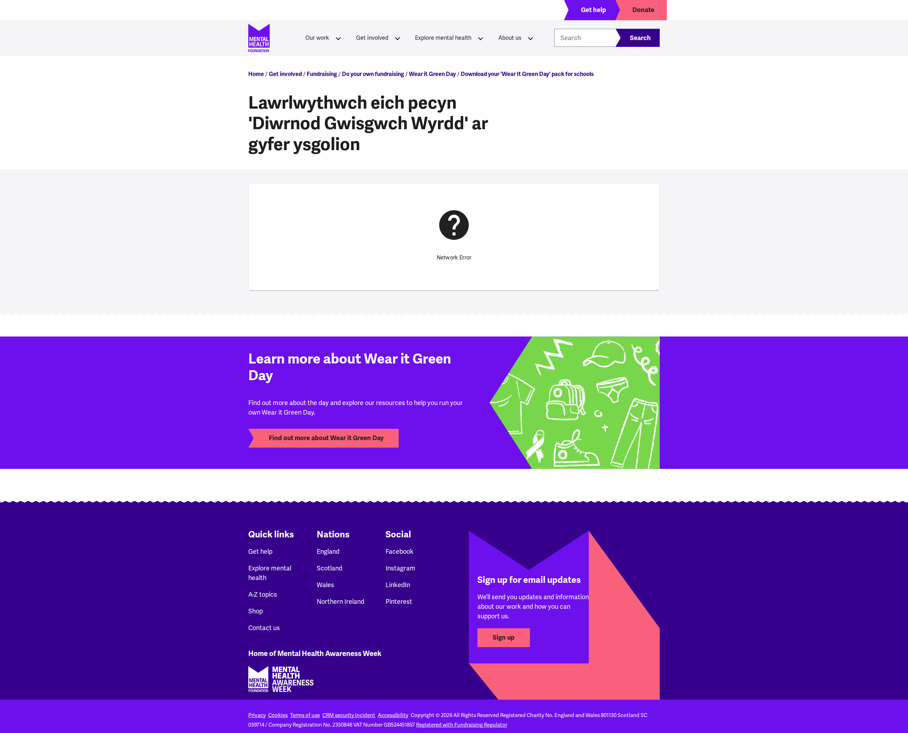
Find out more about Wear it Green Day (326, 438)
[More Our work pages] (338, 38)
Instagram (400, 568)
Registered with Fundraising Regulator (461, 725)
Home (256, 74)
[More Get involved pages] (397, 38)
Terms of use (305, 715)
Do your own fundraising (373, 74)
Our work (317, 38)
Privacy (257, 715)
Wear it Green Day (432, 74)
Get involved (372, 38)
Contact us (264, 628)
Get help (260, 552)
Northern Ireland (340, 602)
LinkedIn (398, 585)
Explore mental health (443, 38)
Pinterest (399, 602)
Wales (325, 585)
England (328, 552)
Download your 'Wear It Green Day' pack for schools (527, 74)
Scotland (329, 568)
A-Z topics (262, 594)
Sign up (504, 637)
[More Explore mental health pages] (480, 38)
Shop (255, 611)
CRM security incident (348, 715)
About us (509, 38)
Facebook (400, 552)
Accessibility (393, 715)
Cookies (278, 715)
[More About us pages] (530, 38)
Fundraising (322, 74)
